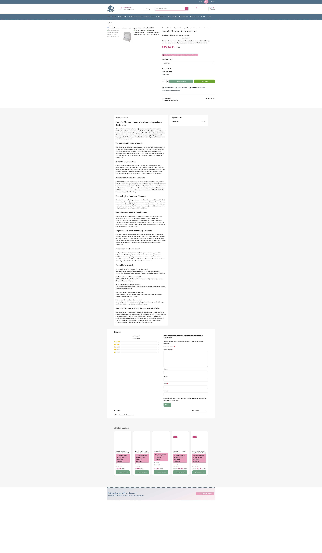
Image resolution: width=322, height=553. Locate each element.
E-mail (166, 391)
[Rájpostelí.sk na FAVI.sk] (197, 524)
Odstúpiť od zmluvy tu (152, 519)
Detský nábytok (173, 28)
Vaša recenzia (168, 349)
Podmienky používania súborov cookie (155, 514)
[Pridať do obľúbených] (129, 443)
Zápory (166, 376)
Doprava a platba (173, 506)
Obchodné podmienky (152, 506)
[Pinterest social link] (214, 99)
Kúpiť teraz (204, 81)
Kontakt (170, 518)
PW (188, 38)
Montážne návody (173, 509)
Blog (169, 515)
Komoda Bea (157, 451)
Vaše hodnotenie (169, 346)
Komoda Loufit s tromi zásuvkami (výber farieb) (142, 451)
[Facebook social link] (212, 99)
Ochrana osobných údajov (154, 511)
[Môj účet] (201, 8)
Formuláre (149, 517)
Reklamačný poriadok (152, 509)
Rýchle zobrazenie (129, 439)
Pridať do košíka (181, 81)
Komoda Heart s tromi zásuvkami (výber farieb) (199, 451)
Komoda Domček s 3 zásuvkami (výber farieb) (122, 451)
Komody (182, 28)
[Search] (186, 8)
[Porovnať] (129, 435)
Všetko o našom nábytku (176, 512)
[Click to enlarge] (110, 26)
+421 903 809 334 (129, 9)
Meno (166, 384)
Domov (164, 28)
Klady (165, 369)
